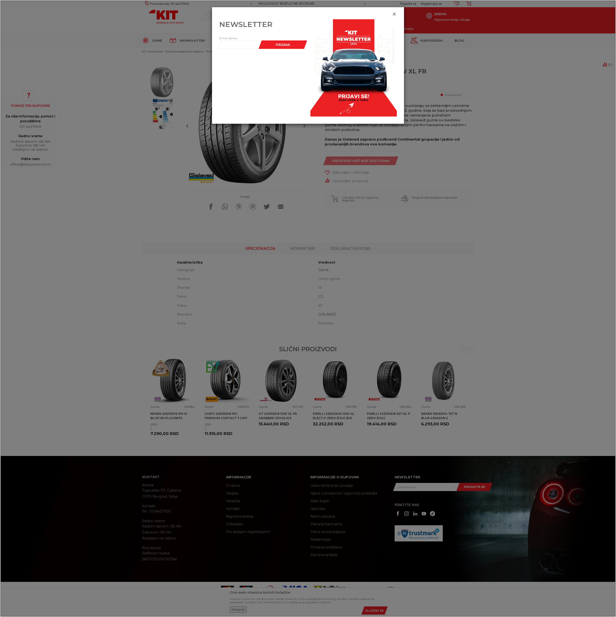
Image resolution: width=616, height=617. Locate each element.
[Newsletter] (353, 67)
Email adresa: (228, 38)
